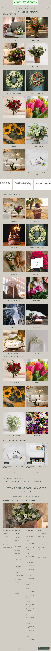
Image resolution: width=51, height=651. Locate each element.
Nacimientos (13, 274)
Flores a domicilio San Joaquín (30, 609)
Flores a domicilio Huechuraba (30, 557)
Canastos (13, 66)
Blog (16, 585)
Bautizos (36, 353)
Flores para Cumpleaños (17, 536)
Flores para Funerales (17, 541)
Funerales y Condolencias (13, 93)
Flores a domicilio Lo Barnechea (30, 579)
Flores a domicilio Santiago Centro (30, 605)
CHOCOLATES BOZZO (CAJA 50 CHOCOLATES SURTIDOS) (36, 467)
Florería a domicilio (19, 575)
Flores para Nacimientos (17, 549)
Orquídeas (5, 536)
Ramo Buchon (6, 541)
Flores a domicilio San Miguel (30, 613)
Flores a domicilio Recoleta (30, 596)
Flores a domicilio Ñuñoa (30, 587)
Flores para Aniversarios (17, 554)
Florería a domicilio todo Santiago (30, 535)
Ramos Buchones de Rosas (7, 548)
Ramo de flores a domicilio (19, 567)
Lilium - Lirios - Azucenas (36, 146)
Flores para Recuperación (18, 558)
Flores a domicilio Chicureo (30, 544)
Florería (39, 551)
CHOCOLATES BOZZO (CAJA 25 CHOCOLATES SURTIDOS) (13, 467)
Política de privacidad (22, 648)
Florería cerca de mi (42, 536)
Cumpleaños (13, 247)
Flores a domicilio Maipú (30, 583)
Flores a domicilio (42, 533)
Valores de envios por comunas (19, 578)
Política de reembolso (32, 648)
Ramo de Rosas (6, 544)
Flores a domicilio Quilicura (30, 635)
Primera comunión (13, 353)
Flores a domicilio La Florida (30, 570)
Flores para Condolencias (18, 545)
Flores (39, 554)
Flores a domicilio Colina (30, 548)
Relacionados (18, 588)
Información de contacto (30, 650)
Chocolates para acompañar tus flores (37, 173)
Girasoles (13, 146)
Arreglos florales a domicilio (19, 571)
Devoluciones (18, 590)
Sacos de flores (36, 66)
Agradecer (36, 221)
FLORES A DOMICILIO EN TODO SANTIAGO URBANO (25, 496)
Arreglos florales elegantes (41, 548)
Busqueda (17, 582)
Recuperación (36, 300)
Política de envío (21, 650)
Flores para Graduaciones (13, 300)
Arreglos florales (36, 40)
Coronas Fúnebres (36, 93)
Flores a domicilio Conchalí (30, 552)
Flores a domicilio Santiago (30, 600)
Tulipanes (36, 119)
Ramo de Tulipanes (7, 551)
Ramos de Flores (41, 541)
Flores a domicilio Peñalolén (30, 618)
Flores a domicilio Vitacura (30, 640)
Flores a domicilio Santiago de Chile (42, 558)
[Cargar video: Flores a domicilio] (25, 515)
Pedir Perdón (36, 274)
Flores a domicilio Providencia (30, 622)
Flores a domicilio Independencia (30, 561)
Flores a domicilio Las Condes (30, 574)
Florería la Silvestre (13, 648)
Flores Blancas (6, 554)
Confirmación (36, 327)
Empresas (13, 327)
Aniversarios (13, 221)
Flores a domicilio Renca (30, 592)
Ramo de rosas (13, 119)
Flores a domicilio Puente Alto (30, 631)
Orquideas (13, 172)
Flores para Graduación (17, 562)
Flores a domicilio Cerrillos (30, 539)
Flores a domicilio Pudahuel (30, 627)
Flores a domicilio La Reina (30, 565)
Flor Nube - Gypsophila (13, 435)
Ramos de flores (13, 40)
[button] (2, 8)
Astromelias (36, 435)
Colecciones (17, 593)
